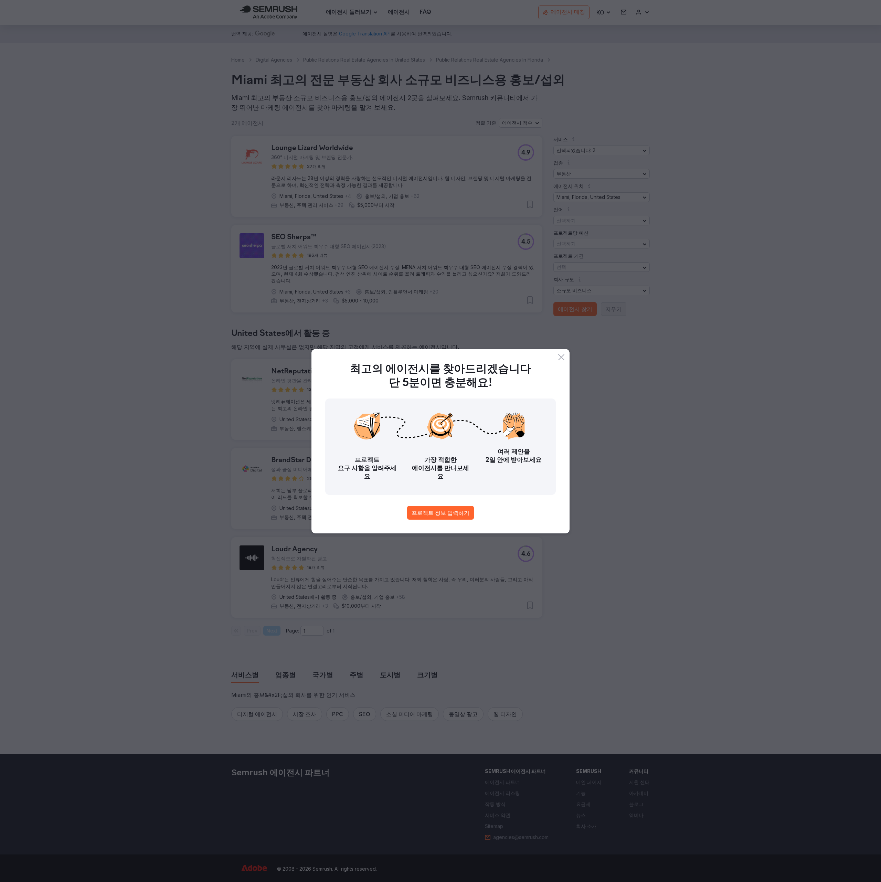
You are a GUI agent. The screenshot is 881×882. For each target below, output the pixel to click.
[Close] (561, 357)
